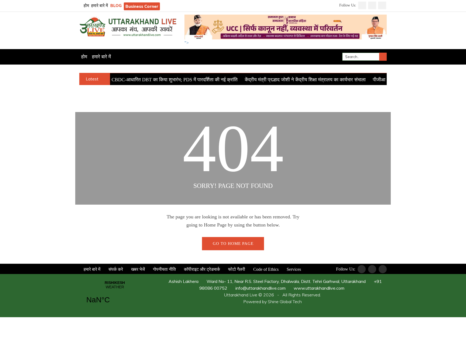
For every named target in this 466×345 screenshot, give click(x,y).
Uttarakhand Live (240, 294)
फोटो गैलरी (236, 269)
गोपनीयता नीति (164, 269)
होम (86, 5)
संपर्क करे (115, 269)
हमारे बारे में (99, 5)
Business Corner (141, 6)
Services (293, 269)
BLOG (116, 5)
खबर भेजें (137, 269)
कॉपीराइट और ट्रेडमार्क (201, 269)
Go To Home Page (233, 243)
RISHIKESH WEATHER (114, 295)
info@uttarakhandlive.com (260, 288)
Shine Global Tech (285, 301)
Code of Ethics (265, 269)
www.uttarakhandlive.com (318, 288)
